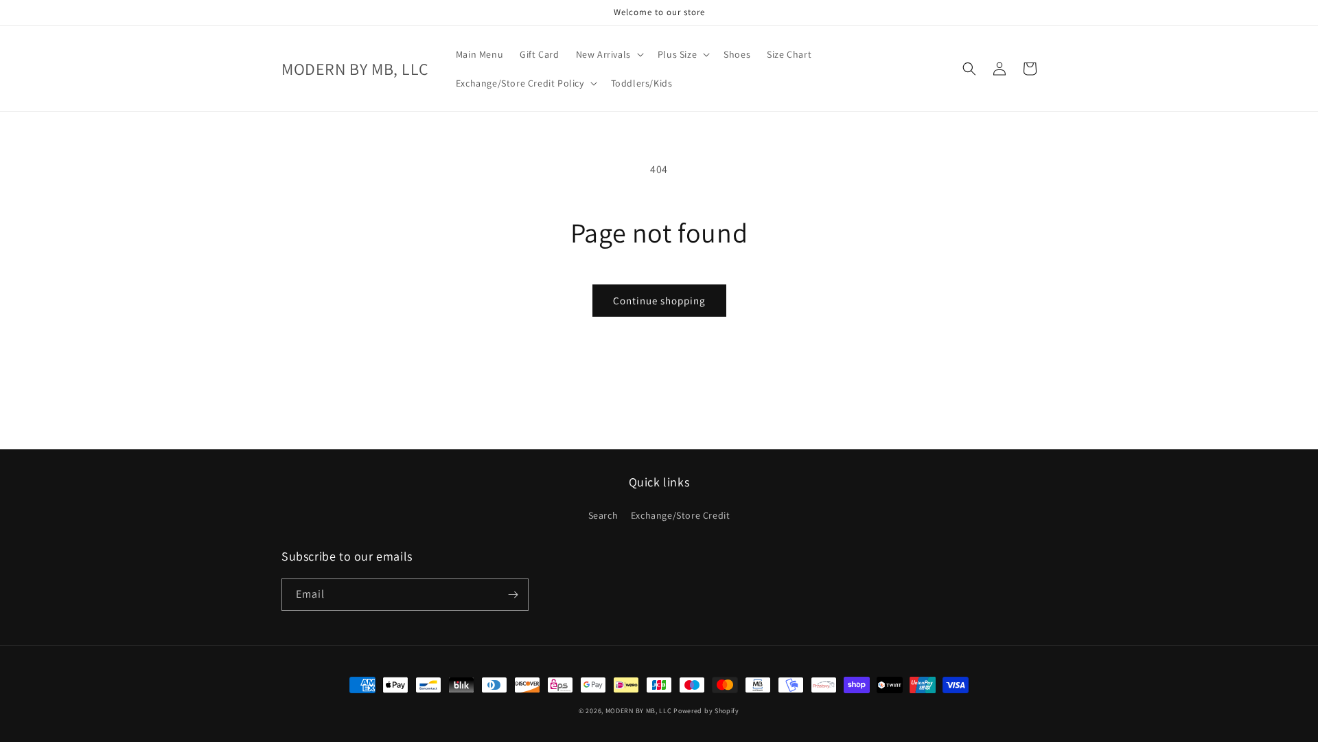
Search (603, 515)
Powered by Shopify (706, 710)
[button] (608, 54)
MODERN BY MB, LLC (638, 710)
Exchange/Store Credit (680, 515)
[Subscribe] (513, 594)
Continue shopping (659, 300)
